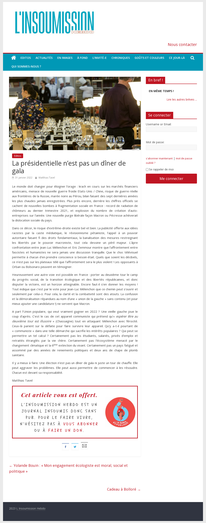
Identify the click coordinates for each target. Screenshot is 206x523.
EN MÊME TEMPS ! (161, 89)
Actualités (44, 58)
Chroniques (120, 58)
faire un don (65, 430)
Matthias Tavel (47, 177)
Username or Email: (158, 128)
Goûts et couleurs (149, 58)
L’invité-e (100, 58)
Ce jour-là (177, 58)
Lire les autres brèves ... (182, 103)
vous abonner (81, 424)
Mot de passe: (155, 146)
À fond (82, 58)
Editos (26, 58)
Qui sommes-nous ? (26, 66)
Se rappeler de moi (161, 173)
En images (64, 58)
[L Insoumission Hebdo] (13, 58)
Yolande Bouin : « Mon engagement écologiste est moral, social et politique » (68, 468)
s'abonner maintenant (159, 162)
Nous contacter (182, 44)
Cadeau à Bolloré (124, 489)
